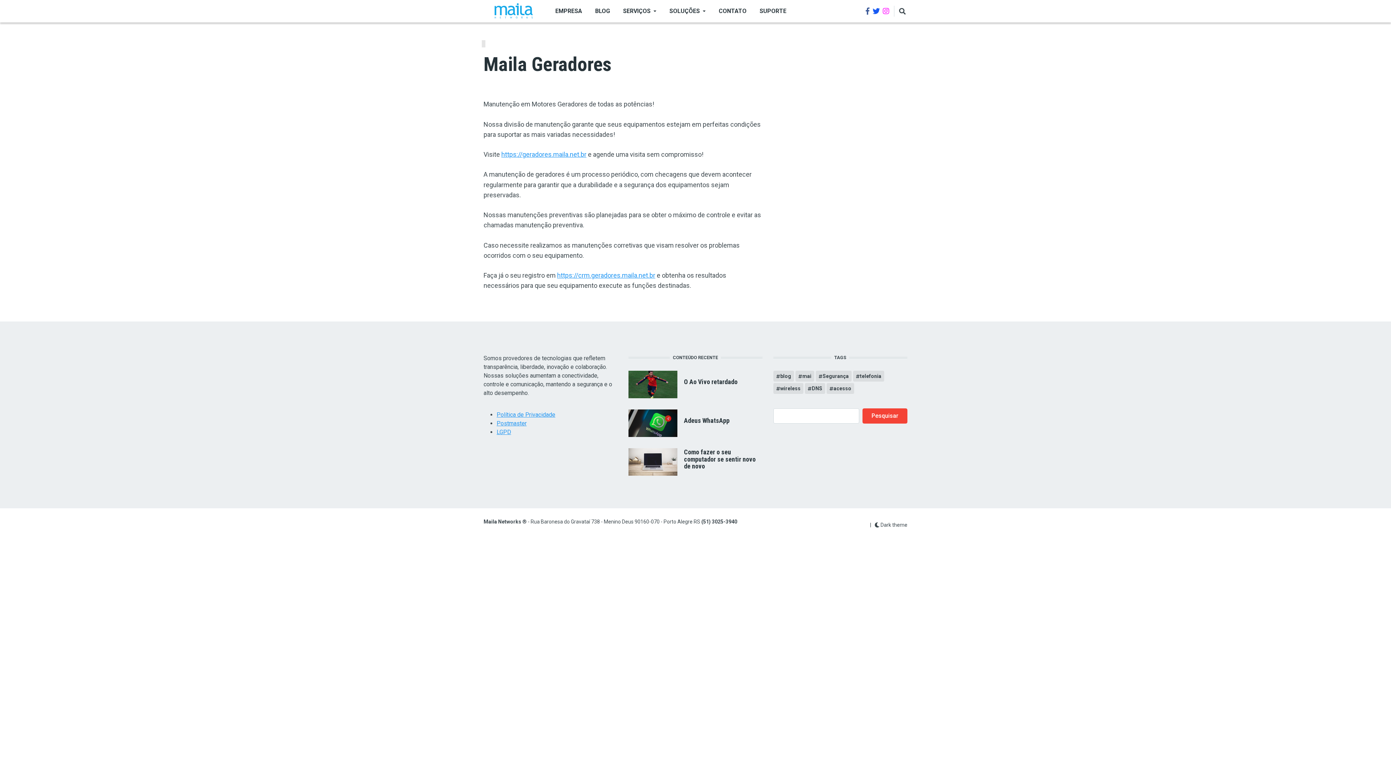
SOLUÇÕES (684, 11)
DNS (817, 388)
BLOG (602, 11)
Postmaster (512, 423)
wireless (790, 388)
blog (785, 376)
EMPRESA (568, 11)
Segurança (836, 376)
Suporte (773, 11)
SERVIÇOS (637, 11)
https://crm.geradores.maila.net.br (606, 275)
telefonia (870, 376)
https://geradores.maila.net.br (543, 154)
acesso (842, 388)
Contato (733, 11)
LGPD (504, 432)
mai (806, 376)
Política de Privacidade (526, 414)
